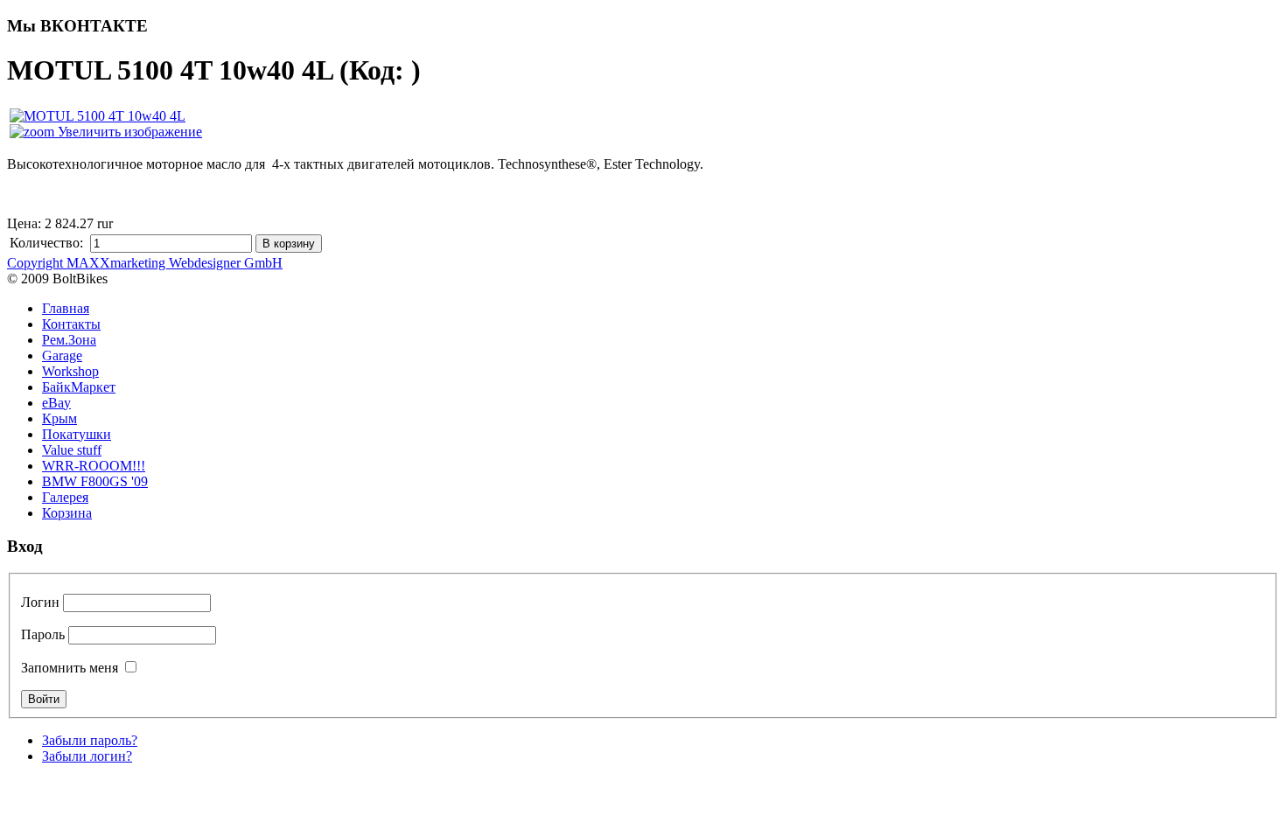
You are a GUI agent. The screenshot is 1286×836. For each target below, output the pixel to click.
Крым (59, 418)
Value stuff (71, 449)
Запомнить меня (69, 667)
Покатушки (76, 434)
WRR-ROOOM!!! (93, 465)
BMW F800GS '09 (95, 481)
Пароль (43, 634)
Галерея (65, 497)
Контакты (71, 324)
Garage (62, 355)
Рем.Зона (69, 339)
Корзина (67, 512)
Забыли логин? (87, 756)
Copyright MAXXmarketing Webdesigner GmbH (145, 262)
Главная (65, 308)
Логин (40, 602)
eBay (56, 402)
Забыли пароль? (89, 740)
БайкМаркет (78, 387)
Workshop (70, 371)
